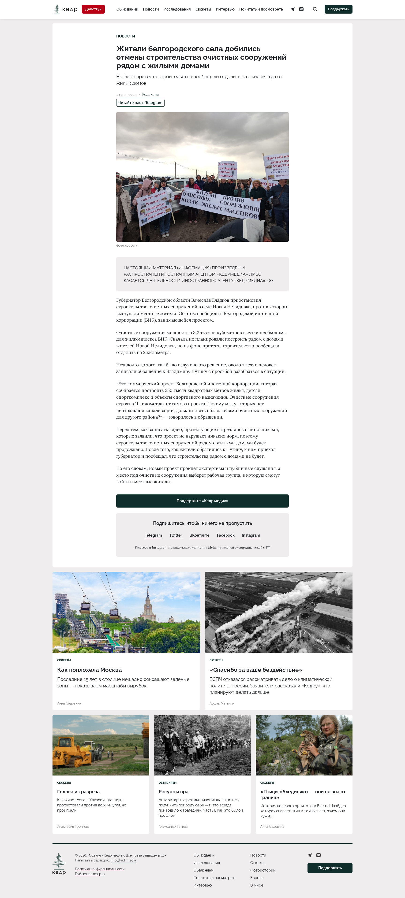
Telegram (153, 535)
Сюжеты (203, 9)
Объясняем (167, 782)
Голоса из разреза (78, 791)
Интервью (225, 9)
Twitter (175, 535)
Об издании (127, 9)
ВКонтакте (200, 535)
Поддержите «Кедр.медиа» (203, 501)
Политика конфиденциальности (99, 869)
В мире (256, 885)
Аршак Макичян (222, 703)
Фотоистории (263, 870)
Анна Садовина (69, 703)
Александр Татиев (173, 826)
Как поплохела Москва (89, 669)
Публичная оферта (90, 874)
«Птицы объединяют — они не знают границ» (303, 794)
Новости (151, 9)
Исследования (177, 9)
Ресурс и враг (174, 791)
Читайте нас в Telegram (140, 102)
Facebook (226, 535)
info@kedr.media (123, 860)
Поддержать (338, 9)
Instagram (251, 535)
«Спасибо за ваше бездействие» (256, 669)
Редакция (150, 94)
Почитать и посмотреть (261, 9)
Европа (257, 878)
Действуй (93, 9)
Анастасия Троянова (73, 826)
